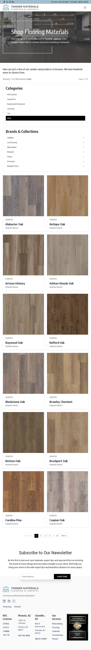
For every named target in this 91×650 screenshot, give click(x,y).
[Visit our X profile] (7, 1)
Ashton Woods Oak (61, 283)
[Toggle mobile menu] (85, 7)
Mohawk (10, 152)
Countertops (57, 635)
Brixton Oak (12, 461)
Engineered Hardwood (16, 104)
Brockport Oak (58, 461)
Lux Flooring (12, 142)
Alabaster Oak (14, 224)
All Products (12, 95)
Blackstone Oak (15, 401)
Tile (8, 113)
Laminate (10, 109)
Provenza (11, 161)
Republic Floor (13, 166)
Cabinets (56, 631)
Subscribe (62, 576)
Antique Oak (57, 224)
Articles (17, 607)
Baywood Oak (14, 342)
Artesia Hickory (15, 283)
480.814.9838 (41, 639)
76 (57, 536)
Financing (7, 607)
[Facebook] (9, 601)
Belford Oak (56, 342)
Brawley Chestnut (60, 401)
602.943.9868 (24, 635)
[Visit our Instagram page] (10, 1)
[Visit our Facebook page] (4, 1)
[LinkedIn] (4, 601)
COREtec (10, 138)
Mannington (11, 147)
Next (63, 536)
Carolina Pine (13, 520)
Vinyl (9, 118)
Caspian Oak (57, 520)
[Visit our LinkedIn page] (12, 1)
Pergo (9, 157)
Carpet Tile (11, 99)
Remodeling (57, 624)
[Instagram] (13, 601)
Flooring (55, 627)
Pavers (55, 639)
